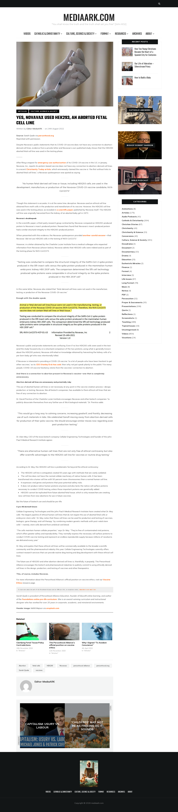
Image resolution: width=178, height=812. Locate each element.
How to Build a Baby (143, 77)
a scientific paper (65, 210)
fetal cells (36, 666)
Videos (27, 33)
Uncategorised (129, 329)
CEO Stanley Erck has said (48, 364)
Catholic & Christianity (47, 33)
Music (124, 287)
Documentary (128, 251)
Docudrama (127, 244)
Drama (125, 255)
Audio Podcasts (129, 216)
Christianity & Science (132, 232)
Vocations (127, 337)
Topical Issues (128, 326)
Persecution (127, 298)
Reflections (127, 314)
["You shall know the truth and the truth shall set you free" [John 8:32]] (89, 762)
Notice (125, 290)
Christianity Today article (38, 169)
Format (105, 33)
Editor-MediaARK (34, 128)
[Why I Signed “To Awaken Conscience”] (97, 631)
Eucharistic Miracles (131, 263)
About (149, 33)
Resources (120, 33)
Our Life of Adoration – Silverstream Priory (144, 65)
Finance (125, 267)
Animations (127, 209)
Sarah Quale (24, 670)
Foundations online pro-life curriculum (39, 599)
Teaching (126, 322)
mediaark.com (89, 17)
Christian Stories (130, 224)
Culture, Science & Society (80, 33)
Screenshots (128, 318)
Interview (126, 275)
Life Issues (127, 279)
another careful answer (94, 235)
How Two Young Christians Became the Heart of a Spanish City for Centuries (145, 51)
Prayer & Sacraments (132, 302)
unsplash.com (52, 608)
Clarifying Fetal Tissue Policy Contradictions (30, 643)
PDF (124, 294)
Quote (125, 310)
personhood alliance (82, 666)
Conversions (128, 236)
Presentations (129, 306)
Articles (22, 111)
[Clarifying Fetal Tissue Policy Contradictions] (31, 631)
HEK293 (50, 666)
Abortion (22, 666)
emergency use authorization (52, 162)
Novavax (63, 666)
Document (127, 247)
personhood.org (46, 135)
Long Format (128, 283)
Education (126, 259)
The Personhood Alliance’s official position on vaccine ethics (62, 645)
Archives (137, 33)
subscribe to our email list (87, 589)
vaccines (39, 670)
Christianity (127, 228)
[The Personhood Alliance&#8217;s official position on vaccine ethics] (64, 631)
